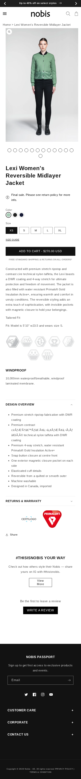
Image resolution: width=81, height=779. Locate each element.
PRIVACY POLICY (64, 769)
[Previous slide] (5, 3)
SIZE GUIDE (12, 240)
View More (40, 582)
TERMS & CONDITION (40, 772)
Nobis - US (30, 769)
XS (11, 230)
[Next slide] (76, 3)
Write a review (40, 610)
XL (60, 230)
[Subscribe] (69, 680)
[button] (68, 13)
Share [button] (14, 534)
